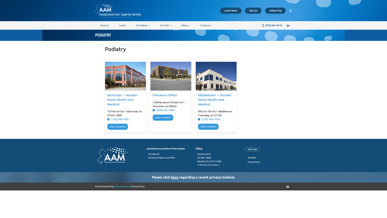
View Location (117, 126)
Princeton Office (165, 95)
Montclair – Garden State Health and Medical (122, 99)
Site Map (252, 157)
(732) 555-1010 (120, 119)
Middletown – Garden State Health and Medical (214, 99)
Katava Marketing (122, 186)
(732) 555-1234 (210, 119)
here (174, 177)
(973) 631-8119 (274, 25)
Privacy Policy (254, 162)
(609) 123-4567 (165, 110)
